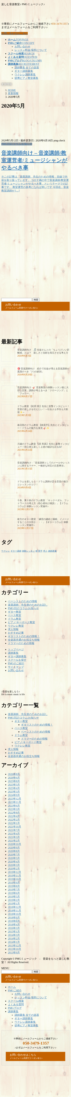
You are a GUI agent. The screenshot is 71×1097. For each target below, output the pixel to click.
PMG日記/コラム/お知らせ (16, 144)
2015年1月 (14, 931)
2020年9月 (14, 847)
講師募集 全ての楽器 (27, 67)
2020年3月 (14, 865)
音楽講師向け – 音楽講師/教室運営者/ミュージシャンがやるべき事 (34, 160)
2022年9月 (14, 812)
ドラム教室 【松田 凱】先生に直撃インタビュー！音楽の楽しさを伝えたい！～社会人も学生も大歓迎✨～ (43, 409)
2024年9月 (14, 795)
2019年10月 (14, 879)
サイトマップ (16, 666)
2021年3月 (14, 837)
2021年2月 (14, 840)
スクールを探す (17, 659)
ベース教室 (14, 615)
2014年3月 (14, 935)
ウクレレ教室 (16, 625)
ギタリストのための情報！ (24, 636)
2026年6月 (14, 777)
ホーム (12, 987)
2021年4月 (14, 833)
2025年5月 (14, 784)
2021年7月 (14, 830)
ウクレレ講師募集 (25, 74)
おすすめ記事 (16, 632)
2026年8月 (14, 774)
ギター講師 (16, 551)
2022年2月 (14, 819)
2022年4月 (14, 816)
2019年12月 (14, 872)
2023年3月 (14, 809)
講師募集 (52, 551)
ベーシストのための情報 (22, 601)
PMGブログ (15, 1008)
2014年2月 (14, 938)
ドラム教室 (14, 618)
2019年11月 (14, 875)
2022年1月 (14, 823)
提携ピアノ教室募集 (26, 78)
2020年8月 (14, 851)
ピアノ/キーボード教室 (21, 622)
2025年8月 (14, 781)
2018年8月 (14, 921)
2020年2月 (14, 868)
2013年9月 (14, 952)
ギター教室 (14, 611)
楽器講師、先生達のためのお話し (28, 604)
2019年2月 (14, 900)
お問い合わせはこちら (14, 33)
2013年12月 (14, 945)
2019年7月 (14, 889)
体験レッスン (28, 551)
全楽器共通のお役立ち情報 (24, 639)
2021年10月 (14, 826)
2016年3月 (14, 928)
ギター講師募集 (24, 71)
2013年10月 (14, 949)
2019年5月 (14, 896)
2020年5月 (14, 858)
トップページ (16, 649)
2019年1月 (14, 903)
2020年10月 (14, 844)
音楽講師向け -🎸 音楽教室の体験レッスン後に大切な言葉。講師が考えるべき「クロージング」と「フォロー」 (43, 390)
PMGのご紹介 (16, 663)
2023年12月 (14, 798)
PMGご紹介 (15, 990)
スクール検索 (16, 1001)
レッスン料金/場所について (31, 50)
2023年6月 (14, 805)
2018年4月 (14, 924)
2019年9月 (14, 882)
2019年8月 (14, 886)
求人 (45, 551)
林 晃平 (39, 551)
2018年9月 (14, 917)
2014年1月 (14, 942)
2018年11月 (14, 910)
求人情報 (13, 629)
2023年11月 (14, 802)
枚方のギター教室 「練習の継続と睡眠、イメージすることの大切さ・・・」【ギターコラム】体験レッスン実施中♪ (43, 522)
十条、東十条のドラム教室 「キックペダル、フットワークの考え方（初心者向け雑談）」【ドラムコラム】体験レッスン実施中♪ (43, 503)
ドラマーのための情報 (21, 643)
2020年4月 (14, 861)
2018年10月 (14, 914)
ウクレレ (5, 551)
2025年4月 (14, 788)
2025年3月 (14, 791)
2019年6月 (14, 893)
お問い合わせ (22, 46)
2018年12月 (14, 907)
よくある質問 (16, 1004)
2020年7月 (14, 854)
